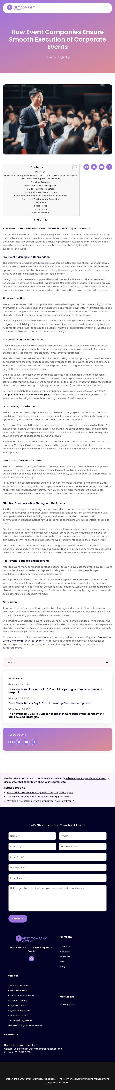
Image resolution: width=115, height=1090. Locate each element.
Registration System (19, 1010)
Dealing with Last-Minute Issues (40, 192)
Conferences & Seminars (22, 995)
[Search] (107, 662)
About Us (65, 946)
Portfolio (65, 956)
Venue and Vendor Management (41, 185)
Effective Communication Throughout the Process (40, 195)
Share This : (40, 171)
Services (65, 951)
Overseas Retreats (18, 990)
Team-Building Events (20, 1020)
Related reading (40, 212)
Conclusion (40, 202)
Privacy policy (68, 1004)
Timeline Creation (40, 182)
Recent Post (40, 205)
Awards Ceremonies (19, 985)
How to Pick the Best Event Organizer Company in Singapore (40, 792)
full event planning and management (85, 778)
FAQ (62, 966)
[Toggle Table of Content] (73, 167)
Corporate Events (18, 1005)
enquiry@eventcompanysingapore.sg (41, 1048)
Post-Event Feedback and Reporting (40, 199)
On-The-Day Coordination (40, 188)
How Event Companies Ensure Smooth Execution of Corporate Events (40, 175)
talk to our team (28, 782)
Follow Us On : (41, 209)
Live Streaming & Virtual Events (25, 1025)
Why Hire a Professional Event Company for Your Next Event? (40, 801)
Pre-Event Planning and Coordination (40, 178)
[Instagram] (31, 958)
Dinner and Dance (18, 1015)
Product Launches (18, 1000)
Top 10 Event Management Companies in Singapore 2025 (38, 796)
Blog (62, 961)
